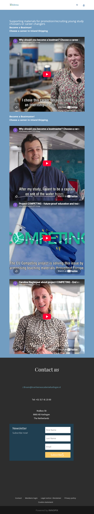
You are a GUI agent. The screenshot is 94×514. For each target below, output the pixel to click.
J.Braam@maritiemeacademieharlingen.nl (41, 387)
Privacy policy (70, 498)
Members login (31, 498)
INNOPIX (53, 510)
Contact (18, 498)
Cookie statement (45, 502)
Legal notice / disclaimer (51, 498)
